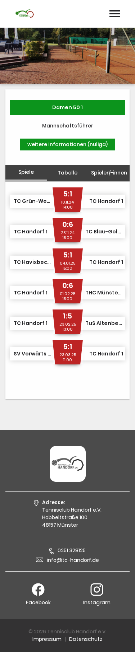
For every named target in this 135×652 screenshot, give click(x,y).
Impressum (47, 639)
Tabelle (67, 172)
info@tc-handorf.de (73, 560)
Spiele (26, 172)
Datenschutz (86, 639)
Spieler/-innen (109, 172)
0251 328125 (72, 550)
